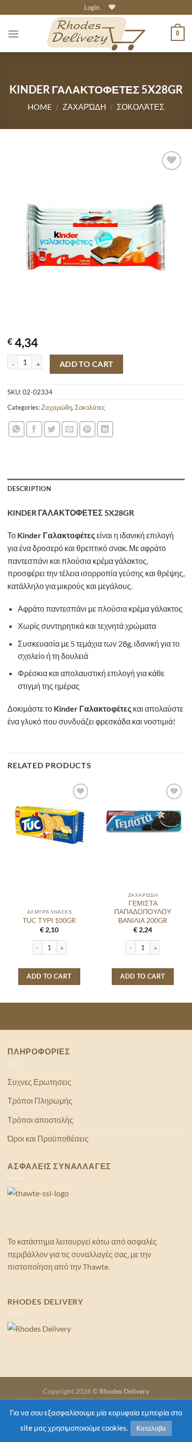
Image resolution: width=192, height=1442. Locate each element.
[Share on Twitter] (52, 429)
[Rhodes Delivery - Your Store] (96, 34)
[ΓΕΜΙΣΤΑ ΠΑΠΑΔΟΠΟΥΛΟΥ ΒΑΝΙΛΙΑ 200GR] (143, 823)
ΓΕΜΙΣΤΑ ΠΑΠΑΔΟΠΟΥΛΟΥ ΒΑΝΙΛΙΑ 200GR (142, 911)
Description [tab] (29, 488)
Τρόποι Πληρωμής (39, 1100)
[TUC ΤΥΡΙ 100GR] (49, 823)
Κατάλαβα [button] (151, 1428)
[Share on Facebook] (34, 429)
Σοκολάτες (140, 106)
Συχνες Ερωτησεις (39, 1081)
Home (40, 106)
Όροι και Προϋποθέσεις (48, 1138)
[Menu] (13, 34)
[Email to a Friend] (70, 429)
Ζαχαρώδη (84, 106)
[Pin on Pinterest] (87, 429)
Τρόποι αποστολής (40, 1119)
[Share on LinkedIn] (105, 429)
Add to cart (87, 364)
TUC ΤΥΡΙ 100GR (49, 920)
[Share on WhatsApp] (16, 429)
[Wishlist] (110, 7)
